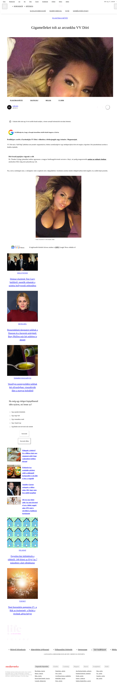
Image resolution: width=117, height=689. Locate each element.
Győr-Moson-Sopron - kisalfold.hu (63, 676)
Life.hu (15, 106)
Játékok (67, 1)
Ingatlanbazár (45, 1)
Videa (30, 1)
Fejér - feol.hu (58, 673)
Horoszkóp (18, 6)
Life (19, 1)
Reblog (60, 1)
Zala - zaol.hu (99, 678)
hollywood (22, 273)
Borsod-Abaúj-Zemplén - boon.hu (42, 678)
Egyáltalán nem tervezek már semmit (22, 426)
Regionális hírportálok (42, 666)
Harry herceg (56, 11)
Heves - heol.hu (58, 681)
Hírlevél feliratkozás (18, 649)
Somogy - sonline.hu (80, 678)
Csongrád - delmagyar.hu (40, 681)
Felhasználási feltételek (63, 649)
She (25, 1)
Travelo (37, 1)
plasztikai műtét (60, 18)
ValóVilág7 (34, 100)
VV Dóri (61, 100)
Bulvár (86, 666)
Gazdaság (66, 666)
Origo (4, 1)
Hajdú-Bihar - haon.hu (60, 678)
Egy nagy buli (16, 415)
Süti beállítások (100, 650)
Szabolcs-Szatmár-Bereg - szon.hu (83, 681)
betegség (22, 324)
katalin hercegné (38, 11)
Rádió (106, 666)
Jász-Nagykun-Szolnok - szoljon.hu (83, 671)
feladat (22, 550)
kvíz (67, 11)
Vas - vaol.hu (99, 673)
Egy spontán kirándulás (18, 412)
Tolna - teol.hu (99, 671)
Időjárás (29, 6)
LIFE (57, 247)
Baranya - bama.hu (39, 673)
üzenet (22, 601)
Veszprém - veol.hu (100, 676)
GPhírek (53, 1)
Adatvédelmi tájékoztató (40, 649)
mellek (48, 100)
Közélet (55, 666)
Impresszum (82, 649)
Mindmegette (12, 1)
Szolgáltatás (96, 666)
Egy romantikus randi (18, 419)
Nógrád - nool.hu (79, 676)
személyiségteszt (80, 11)
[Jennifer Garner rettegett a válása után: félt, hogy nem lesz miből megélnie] (14, 489)
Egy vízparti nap (16, 423)
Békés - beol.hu (38, 676)
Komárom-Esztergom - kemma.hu (83, 673)
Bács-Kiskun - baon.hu (40, 671)
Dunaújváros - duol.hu (60, 671)
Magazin (76, 666)
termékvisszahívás (22, 378)
